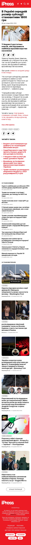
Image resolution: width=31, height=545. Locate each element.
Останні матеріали (9, 262)
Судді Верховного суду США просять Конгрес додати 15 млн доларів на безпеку (15, 152)
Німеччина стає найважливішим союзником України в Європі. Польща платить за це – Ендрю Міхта (14, 478)
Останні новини (7, 183)
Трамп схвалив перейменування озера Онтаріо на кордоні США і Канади (14, 217)
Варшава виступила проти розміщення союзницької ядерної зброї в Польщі (15, 240)
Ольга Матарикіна (8, 125)
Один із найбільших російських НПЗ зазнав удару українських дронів (15, 187)
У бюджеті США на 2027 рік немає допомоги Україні (14, 158)
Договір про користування (15, 530)
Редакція (11, 525)
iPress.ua (13, 514)
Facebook (10, 534)
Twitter (12, 538)
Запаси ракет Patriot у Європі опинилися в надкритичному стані (15, 248)
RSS (20, 538)
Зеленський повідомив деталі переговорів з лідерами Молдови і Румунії (15, 225)
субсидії (4, 129)
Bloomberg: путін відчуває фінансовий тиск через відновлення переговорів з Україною (14, 164)
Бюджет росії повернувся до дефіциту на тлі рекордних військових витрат (15, 145)
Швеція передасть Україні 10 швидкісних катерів (13, 254)
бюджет (16, 129)
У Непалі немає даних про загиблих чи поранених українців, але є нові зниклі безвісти (15, 209)
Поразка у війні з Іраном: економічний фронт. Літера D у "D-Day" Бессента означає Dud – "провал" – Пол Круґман (15, 441)
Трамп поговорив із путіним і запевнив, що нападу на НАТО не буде (14, 194)
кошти (10, 129)
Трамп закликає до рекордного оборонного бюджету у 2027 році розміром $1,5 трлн (16, 171)
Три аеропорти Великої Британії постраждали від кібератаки (14, 233)
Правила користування (15, 528)
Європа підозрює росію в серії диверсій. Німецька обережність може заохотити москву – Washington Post (15, 291)
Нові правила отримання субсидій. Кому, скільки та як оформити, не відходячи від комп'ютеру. (15, 116)
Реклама (20, 525)
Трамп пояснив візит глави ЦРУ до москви (15, 201)
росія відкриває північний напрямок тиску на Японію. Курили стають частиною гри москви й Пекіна (14, 327)
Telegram (20, 534)
